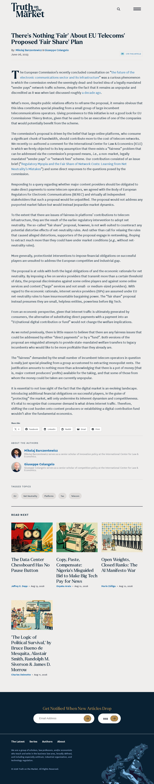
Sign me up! (87, 718)
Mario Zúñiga (108, 586)
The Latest (18, 741)
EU (15, 496)
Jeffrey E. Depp (19, 586)
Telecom (75, 496)
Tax (62, 496)
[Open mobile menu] (137, 8)
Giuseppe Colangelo (57, 50)
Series (33, 741)
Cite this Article (133, 53)
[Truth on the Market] (27, 9)
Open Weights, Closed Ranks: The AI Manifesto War (119, 565)
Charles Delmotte (21, 674)
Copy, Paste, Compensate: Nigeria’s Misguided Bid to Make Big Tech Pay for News (76, 570)
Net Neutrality (30, 496)
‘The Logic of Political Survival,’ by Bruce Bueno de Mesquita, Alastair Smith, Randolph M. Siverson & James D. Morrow (31, 653)
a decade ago (91, 92)
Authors (47, 741)
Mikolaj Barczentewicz (29, 50)
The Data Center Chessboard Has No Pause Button (30, 565)
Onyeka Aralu (63, 586)
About (61, 741)
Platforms (49, 496)
